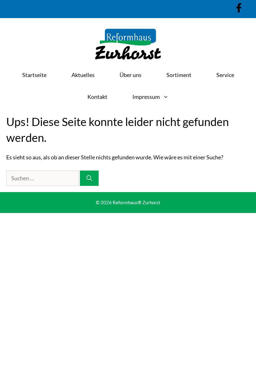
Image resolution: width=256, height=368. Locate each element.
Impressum (146, 96)
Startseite (34, 74)
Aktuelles (83, 74)
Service (225, 74)
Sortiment (178, 74)
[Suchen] (89, 178)
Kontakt (97, 96)
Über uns (130, 74)
